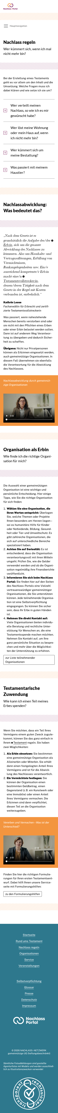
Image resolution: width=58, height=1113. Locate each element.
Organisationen (29, 953)
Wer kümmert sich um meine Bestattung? (27, 152)
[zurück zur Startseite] (10, 6)
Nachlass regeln (29, 947)
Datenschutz (29, 999)
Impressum (29, 1005)
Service (29, 959)
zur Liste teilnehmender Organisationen (20, 659)
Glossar (29, 987)
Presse (29, 993)
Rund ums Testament (29, 941)
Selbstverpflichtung (29, 981)
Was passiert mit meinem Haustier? (29, 169)
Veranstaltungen (29, 965)
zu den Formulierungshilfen (22, 894)
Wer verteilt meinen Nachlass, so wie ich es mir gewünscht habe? (30, 110)
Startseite (29, 934)
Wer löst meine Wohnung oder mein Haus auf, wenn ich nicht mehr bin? (29, 133)
